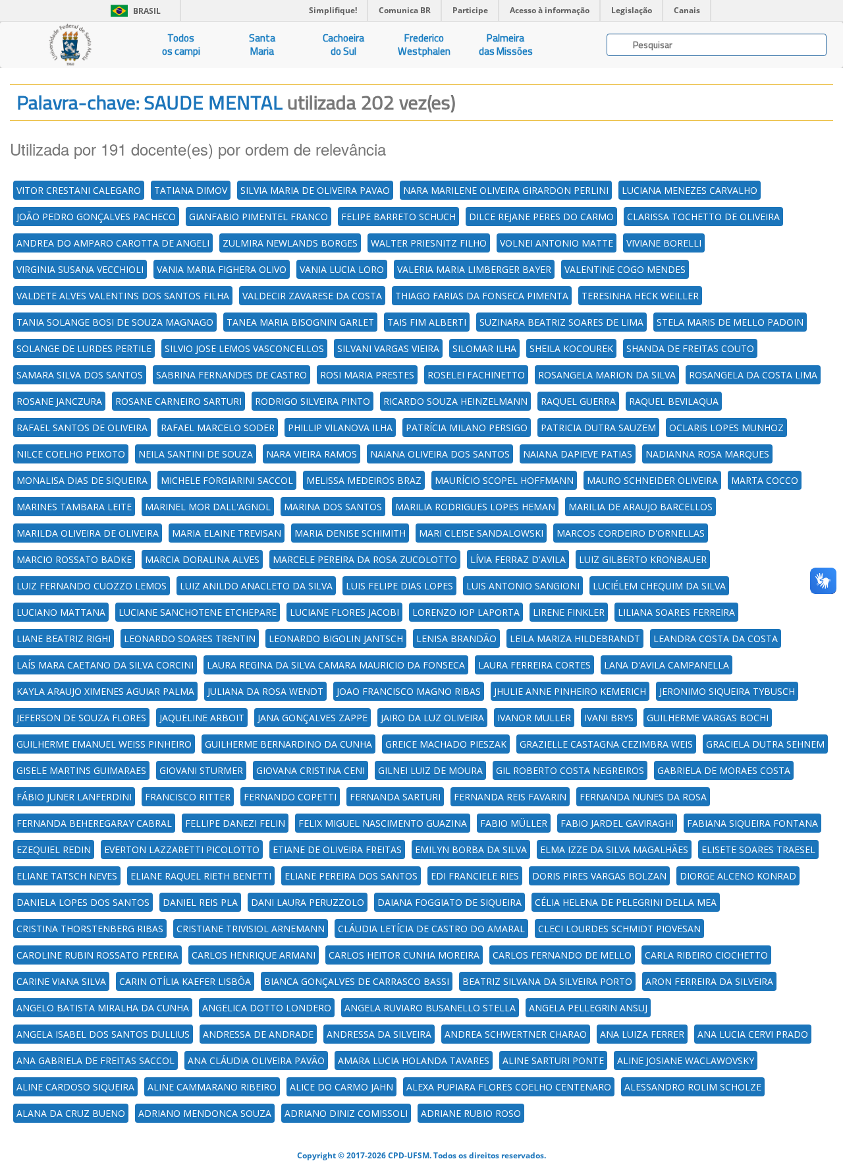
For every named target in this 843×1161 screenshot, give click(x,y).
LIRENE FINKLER (569, 612)
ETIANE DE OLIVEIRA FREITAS (337, 849)
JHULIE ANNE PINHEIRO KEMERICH (570, 691)
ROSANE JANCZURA (59, 401)
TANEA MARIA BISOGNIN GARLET (300, 322)
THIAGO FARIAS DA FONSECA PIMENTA (481, 295)
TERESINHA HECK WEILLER (640, 295)
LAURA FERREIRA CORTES (534, 665)
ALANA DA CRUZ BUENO (70, 1113)
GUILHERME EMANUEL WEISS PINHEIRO (104, 744)
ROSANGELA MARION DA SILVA (607, 375)
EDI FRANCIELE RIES (475, 876)
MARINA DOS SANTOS (333, 506)
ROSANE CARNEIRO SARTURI (178, 401)
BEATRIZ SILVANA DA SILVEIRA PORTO (547, 981)
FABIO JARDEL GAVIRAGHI (617, 823)
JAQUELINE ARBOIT (201, 717)
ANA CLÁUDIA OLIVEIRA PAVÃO (256, 1060)
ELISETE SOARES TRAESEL (758, 849)
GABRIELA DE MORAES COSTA (723, 770)
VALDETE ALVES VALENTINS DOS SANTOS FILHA (122, 295)
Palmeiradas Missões (506, 44)
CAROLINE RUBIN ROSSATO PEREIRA (97, 955)
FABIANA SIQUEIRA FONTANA (752, 823)
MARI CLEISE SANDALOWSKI (481, 533)
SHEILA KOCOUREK (571, 348)
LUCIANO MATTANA (60, 612)
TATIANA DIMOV (190, 190)
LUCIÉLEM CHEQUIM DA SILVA (659, 586)
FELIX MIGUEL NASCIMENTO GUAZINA (382, 823)
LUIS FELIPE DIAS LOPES (399, 586)
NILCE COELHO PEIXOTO (70, 454)
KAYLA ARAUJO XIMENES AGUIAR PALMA (105, 691)
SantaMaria (262, 44)
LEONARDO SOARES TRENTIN (190, 638)
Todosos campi (181, 44)
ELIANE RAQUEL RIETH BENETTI (200, 876)
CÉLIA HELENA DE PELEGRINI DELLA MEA (626, 902)
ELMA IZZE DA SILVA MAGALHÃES (614, 849)
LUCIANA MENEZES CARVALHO (689, 190)
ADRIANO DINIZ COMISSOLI (346, 1113)
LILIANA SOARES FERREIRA (676, 612)
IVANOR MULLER (534, 717)
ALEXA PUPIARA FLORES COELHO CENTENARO (508, 1087)
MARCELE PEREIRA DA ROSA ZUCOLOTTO (365, 559)
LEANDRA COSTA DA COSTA (715, 638)
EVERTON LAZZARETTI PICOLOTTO (181, 849)
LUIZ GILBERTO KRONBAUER (643, 559)
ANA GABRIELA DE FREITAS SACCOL (95, 1060)
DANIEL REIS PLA (200, 902)
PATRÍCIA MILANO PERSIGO (467, 427)
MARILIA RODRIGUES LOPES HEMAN (475, 506)
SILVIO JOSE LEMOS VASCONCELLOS (244, 348)
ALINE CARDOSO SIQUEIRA (75, 1087)
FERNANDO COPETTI (290, 796)
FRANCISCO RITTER (188, 796)
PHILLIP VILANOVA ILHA (340, 427)
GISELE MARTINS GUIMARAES (81, 770)
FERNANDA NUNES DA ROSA (643, 796)
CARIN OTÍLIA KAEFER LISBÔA (185, 981)
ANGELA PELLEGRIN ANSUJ (588, 1007)
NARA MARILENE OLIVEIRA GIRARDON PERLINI (506, 190)
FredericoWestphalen (424, 44)
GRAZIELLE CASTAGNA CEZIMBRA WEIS (606, 744)
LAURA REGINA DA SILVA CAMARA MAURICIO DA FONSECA (336, 665)
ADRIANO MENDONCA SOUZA (204, 1113)
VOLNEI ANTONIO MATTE (556, 243)
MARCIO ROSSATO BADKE (74, 559)
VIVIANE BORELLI (663, 243)
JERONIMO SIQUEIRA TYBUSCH (727, 691)
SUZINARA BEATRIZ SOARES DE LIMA (561, 322)
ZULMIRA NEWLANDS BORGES (290, 243)
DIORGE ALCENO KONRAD (738, 876)
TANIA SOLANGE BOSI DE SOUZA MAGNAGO (114, 322)
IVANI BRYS (609, 717)
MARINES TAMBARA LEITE (74, 506)
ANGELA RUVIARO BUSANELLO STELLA (430, 1007)
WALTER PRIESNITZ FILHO (429, 243)
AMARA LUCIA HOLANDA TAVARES (413, 1060)
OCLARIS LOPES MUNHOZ (726, 427)
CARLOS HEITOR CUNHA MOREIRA (404, 955)
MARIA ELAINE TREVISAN (226, 533)
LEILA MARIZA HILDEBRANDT (575, 638)
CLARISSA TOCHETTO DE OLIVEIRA (703, 216)
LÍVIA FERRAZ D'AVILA (518, 559)
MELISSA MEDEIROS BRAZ (364, 480)
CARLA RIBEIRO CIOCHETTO (706, 955)
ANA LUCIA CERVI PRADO (752, 1034)
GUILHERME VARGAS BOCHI (708, 717)
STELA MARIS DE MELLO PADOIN (730, 322)
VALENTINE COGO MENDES (625, 269)
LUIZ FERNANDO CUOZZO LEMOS (91, 586)
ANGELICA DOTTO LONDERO (266, 1007)
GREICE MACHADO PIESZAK (445, 744)
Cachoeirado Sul (343, 44)
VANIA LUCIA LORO (342, 269)
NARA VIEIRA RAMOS (311, 454)
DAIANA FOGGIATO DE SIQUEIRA (449, 902)
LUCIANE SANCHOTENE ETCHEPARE (198, 612)
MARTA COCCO (764, 480)
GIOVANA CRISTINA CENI (310, 770)
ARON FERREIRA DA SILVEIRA (709, 981)
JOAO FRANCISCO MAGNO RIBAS (409, 691)
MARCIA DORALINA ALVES (202, 559)
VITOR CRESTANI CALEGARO (78, 190)
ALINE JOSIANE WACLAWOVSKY (685, 1060)
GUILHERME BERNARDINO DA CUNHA (288, 744)
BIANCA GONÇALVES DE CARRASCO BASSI (356, 981)
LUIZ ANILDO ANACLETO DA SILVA (256, 586)
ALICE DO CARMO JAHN (341, 1087)
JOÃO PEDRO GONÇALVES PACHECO (96, 216)
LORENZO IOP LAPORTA (466, 612)
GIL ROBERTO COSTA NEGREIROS (570, 770)
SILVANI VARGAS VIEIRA (388, 348)
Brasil (133, 10)
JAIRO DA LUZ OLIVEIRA (432, 717)
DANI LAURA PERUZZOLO (307, 902)
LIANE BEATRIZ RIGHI (63, 638)
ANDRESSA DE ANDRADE (258, 1034)
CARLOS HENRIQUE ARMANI (253, 955)
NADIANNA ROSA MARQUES (707, 454)
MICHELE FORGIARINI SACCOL (227, 480)
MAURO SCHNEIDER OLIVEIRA (652, 480)
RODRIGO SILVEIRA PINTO (312, 401)
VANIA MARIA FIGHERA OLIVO (221, 269)
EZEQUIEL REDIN (53, 849)
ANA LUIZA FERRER (642, 1034)
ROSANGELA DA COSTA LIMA (753, 375)
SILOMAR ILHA (484, 348)
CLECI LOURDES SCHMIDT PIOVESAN (619, 928)
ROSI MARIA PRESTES (367, 375)
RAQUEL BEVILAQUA (674, 401)
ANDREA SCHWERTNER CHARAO (516, 1034)
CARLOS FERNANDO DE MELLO (562, 955)
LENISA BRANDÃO (456, 638)
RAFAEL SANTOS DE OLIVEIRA (82, 427)
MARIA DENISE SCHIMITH (350, 533)
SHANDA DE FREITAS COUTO (690, 348)
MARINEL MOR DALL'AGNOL (208, 506)
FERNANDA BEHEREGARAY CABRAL (94, 823)
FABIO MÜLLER (513, 823)
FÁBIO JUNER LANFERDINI (74, 796)
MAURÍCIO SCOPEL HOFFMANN (504, 480)
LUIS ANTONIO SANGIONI (523, 586)
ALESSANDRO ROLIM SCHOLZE (692, 1087)
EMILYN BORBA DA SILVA (471, 849)
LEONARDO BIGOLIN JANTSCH (336, 638)
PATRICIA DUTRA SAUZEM (598, 427)
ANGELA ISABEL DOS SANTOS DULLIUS (103, 1034)
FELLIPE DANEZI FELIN (235, 823)
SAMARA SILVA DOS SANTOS (79, 375)
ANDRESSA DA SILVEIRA (379, 1034)
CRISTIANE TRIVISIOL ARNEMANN (251, 928)
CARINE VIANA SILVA (61, 981)
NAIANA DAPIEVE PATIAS (577, 454)
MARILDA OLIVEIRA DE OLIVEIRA (87, 533)
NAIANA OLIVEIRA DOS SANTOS (440, 454)
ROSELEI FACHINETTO (476, 375)
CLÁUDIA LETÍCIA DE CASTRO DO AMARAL (431, 928)
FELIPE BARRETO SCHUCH (398, 216)
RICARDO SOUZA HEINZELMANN (455, 401)
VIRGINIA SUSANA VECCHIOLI (80, 269)
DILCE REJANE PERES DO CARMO (541, 216)
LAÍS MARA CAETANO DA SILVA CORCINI (105, 665)
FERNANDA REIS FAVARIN (510, 796)
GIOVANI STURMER (201, 770)
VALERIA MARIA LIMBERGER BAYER (474, 269)
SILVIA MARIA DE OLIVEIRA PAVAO (315, 190)
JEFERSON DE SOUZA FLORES (81, 717)
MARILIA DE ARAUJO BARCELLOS (640, 506)
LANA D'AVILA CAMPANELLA (666, 665)
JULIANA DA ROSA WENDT (265, 691)
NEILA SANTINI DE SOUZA (195, 454)
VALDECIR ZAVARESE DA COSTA (312, 295)
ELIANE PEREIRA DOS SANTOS (351, 876)
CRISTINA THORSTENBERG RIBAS (89, 928)
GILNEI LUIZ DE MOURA (430, 770)
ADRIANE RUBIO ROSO (471, 1113)
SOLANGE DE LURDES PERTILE (83, 348)
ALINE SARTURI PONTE (553, 1060)
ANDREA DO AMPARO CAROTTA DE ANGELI (112, 243)
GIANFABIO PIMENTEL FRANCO (258, 216)
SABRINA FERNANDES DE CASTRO (231, 375)
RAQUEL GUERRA (578, 401)
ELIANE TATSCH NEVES (66, 876)
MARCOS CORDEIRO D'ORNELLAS (631, 533)
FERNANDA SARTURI (395, 796)
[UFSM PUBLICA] (70, 45)
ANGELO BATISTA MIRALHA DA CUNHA (102, 1007)
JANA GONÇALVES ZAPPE (312, 717)
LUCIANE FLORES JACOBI (344, 612)
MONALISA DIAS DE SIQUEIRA (82, 480)
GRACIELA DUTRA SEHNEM (765, 744)
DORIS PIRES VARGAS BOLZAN (599, 876)
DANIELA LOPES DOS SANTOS (83, 902)
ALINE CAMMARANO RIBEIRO (212, 1087)
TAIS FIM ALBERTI (426, 322)
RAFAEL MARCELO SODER (218, 427)
